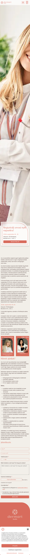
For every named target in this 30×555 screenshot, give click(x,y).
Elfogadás (15, 545)
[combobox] (3, 459)
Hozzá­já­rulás (5, 485)
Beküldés (15, 497)
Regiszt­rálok (15, 241)
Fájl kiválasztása (11, 479)
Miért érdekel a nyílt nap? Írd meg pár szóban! (13, 463)
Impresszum (20, 553)
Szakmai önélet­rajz (6, 476)
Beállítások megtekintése (15, 550)
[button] (28, 529)
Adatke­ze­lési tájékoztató (12, 553)
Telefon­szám (5, 456)
